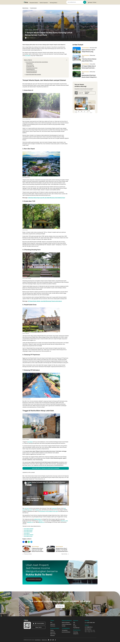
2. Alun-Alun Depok (30, 65)
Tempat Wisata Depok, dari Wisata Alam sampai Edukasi (37, 62)
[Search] (84, 2)
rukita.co (40, 520)
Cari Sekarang (60, 606)
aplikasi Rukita (37, 519)
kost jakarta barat (28, 531)
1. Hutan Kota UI (29, 63)
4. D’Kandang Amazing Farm (31, 68)
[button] (92, 2)
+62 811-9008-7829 (90, 622)
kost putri (29, 509)
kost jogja (55, 511)
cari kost (27, 508)
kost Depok (27, 55)
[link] (87, 92)
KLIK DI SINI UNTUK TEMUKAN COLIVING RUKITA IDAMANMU (45, 468)
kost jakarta (27, 533)
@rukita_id (30, 522)
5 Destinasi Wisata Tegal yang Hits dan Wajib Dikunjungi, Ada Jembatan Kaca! (46, 197)
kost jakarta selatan (28, 528)
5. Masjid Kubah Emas (30, 69)
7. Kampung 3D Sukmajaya (31, 72)
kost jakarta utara (28, 536)
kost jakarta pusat (28, 530)
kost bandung (42, 511)
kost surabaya (49, 511)
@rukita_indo (64, 520)
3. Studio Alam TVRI (30, 66)
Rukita (37, 509)
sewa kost (54, 508)
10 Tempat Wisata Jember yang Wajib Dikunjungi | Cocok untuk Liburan (45, 301)
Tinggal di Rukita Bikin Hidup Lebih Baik (33, 74)
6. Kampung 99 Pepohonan (31, 71)
